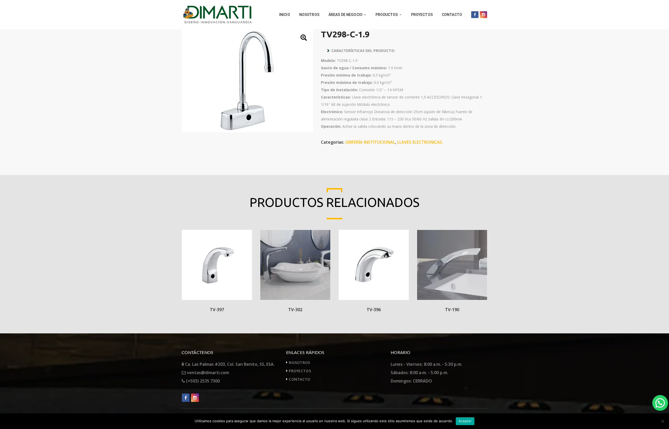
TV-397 (217, 309)
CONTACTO (299, 379)
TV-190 (452, 309)
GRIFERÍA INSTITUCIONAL (370, 142)
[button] (304, 38)
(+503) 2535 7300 (202, 381)
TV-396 (374, 309)
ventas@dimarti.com (207, 372)
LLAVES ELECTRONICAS (419, 142)
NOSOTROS (299, 362)
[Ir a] (474, 14)
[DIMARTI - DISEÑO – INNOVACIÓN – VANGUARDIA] (217, 14)
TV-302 (295, 309)
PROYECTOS (300, 370)
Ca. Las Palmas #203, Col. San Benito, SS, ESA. (229, 364)
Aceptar (465, 421)
